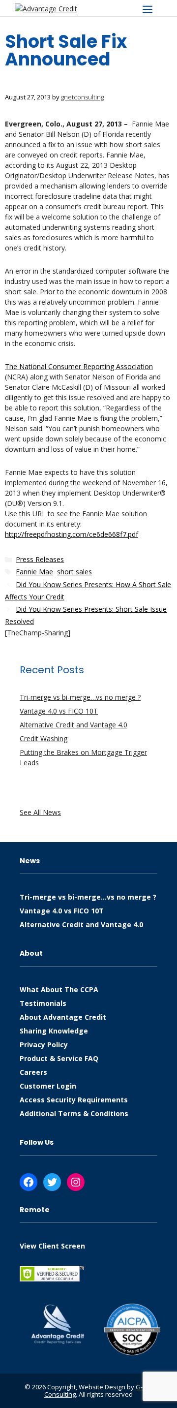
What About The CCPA (59, 989)
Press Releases (40, 559)
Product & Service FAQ (59, 1058)
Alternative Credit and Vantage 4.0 (73, 724)
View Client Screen (52, 1246)
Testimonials (43, 1003)
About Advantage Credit (63, 1017)
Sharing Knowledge (54, 1030)
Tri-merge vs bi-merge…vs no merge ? (80, 697)
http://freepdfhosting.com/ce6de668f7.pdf (71, 534)
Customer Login (48, 1086)
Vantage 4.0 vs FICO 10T (59, 711)
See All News (40, 812)
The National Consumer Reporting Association (79, 366)
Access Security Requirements (74, 1099)
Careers (33, 1072)
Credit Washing (43, 738)
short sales (74, 571)
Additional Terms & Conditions (74, 1113)
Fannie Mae (34, 571)
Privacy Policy (44, 1044)
